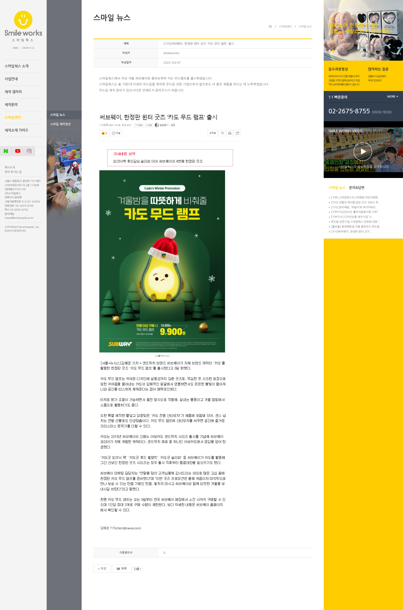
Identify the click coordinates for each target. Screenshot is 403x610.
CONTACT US (28, 48)
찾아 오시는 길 (13, 172)
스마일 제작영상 (60, 124)
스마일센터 (13, 117)
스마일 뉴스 (57, 114)
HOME (15, 48)
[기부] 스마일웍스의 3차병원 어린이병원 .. (355, 197)
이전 (103, 568)
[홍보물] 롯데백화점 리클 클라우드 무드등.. (356, 226)
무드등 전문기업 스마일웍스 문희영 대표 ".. (356, 221)
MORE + (392, 96)
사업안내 (11, 79)
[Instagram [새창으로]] (29, 151)
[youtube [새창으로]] (17, 151)
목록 (124, 568)
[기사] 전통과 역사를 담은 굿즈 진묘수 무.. (355, 202)
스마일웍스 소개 (16, 66)
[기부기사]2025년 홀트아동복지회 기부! (354, 212)
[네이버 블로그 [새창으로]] (6, 151)
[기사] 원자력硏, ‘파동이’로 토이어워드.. (354, 207)
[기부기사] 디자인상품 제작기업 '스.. (352, 217)
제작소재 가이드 (16, 130)
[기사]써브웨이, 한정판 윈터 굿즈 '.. (352, 231)
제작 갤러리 (13, 92)
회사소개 (10, 167)
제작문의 (11, 104)
